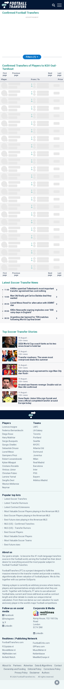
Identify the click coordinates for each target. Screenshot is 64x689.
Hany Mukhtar (8, 437)
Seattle (36, 441)
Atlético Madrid (40, 480)
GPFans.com (39, 646)
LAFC (35, 427)
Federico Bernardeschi (12, 430)
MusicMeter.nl (39, 650)
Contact (58, 665)
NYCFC (36, 444)
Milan (35, 459)
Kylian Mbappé (9, 462)
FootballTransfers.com (13, 642)
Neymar (6, 487)
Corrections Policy (52, 669)
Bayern (36, 477)
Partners (17, 665)
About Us (6, 665)
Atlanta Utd (38, 448)
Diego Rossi (7, 434)
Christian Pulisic (9, 473)
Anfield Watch (8, 657)
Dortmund (38, 452)
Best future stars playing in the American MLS (25, 519)
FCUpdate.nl (8, 646)
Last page (59, 74)
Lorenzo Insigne (9, 427)
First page (5, 74)
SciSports (30, 579)
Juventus (37, 455)
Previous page (16, 74)
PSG (35, 473)
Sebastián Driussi (10, 448)
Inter (35, 469)
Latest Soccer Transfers (15, 499)
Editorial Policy (34, 669)
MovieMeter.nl (8, 650)
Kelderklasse (39, 653)
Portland (37, 437)
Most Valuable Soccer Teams (18, 540)
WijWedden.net (9, 653)
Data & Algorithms (43, 665)
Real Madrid (38, 462)
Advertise (28, 665)
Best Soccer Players (13, 532)
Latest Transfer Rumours (16, 503)
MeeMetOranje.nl (41, 657)
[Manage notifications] (57, 682)
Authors (45, 672)
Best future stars (12, 544)
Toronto (37, 434)
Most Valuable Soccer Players (18, 536)
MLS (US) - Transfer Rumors (17, 528)
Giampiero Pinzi (9, 455)
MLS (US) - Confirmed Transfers (19, 524)
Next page (50, 74)
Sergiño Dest (8, 480)
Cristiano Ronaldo (10, 466)
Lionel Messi (8, 452)
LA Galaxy (37, 430)
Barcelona (38, 466)
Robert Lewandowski (12, 459)
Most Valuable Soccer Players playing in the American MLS (31, 511)
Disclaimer (35, 672)
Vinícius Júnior (9, 469)
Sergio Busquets (10, 441)
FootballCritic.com (41, 643)
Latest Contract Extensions (17, 507)
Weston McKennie (10, 484)
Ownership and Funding (15, 669)
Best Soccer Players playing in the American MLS (27, 515)
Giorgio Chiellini (9, 444)
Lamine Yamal (9, 477)
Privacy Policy (21, 672)
